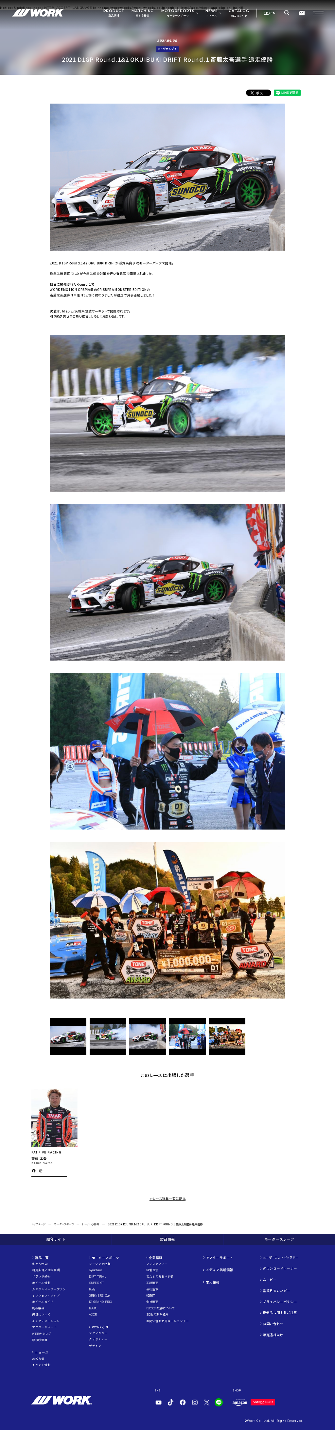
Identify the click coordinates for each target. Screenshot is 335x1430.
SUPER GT (96, 1283)
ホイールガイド (43, 1302)
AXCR (93, 1315)
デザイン (95, 1346)
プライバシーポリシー (280, 1301)
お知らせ (38, 1359)
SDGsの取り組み (157, 1315)
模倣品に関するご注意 (280, 1312)
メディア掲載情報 (219, 1269)
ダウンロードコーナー (280, 1268)
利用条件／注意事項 (46, 1270)
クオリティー (98, 1339)
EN (273, 13)
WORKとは (100, 1326)
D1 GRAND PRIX (100, 1302)
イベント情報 (41, 1365)
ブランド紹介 (41, 1277)
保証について (41, 1315)
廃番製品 (38, 1308)
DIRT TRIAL (97, 1277)
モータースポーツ (64, 1224)
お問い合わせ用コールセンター (167, 1321)
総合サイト (55, 1239)
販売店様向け (273, 1334)
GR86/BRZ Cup (99, 1296)
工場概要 (152, 1283)
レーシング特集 (90, 1224)
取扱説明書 (39, 1340)
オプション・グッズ (46, 1296)
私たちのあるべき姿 (160, 1277)
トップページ (38, 1224)
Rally (92, 1289)
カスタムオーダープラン (49, 1289)
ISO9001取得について (160, 1308)
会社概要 (152, 1302)
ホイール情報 (41, 1283)
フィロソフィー (157, 1264)
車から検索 (39, 1264)
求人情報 (213, 1282)
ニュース (41, 1352)
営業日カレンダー (276, 1290)
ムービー (269, 1279)
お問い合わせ (273, 1323)
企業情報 (156, 1257)
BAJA (93, 1308)
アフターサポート (44, 1327)
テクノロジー (98, 1333)
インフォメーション (46, 1321)
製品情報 (167, 1239)
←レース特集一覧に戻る (167, 1198)
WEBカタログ (41, 1334)
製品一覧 (41, 1257)
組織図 (150, 1296)
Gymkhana (95, 1270)
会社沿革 (152, 1289)
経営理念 (152, 1270)
